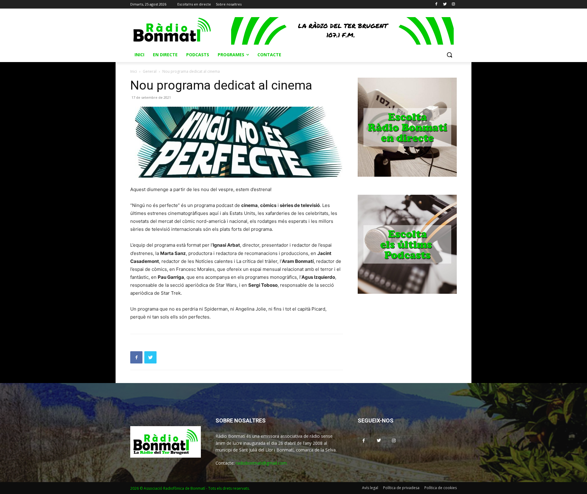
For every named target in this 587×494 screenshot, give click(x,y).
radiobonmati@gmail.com (261, 463)
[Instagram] (453, 4)
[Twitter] (444, 4)
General (150, 71)
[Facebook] (436, 4)
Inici (133, 71)
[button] (449, 54)
